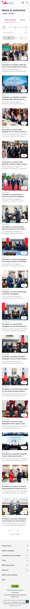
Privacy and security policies (15, 590)
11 (18, 530)
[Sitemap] (23, 2)
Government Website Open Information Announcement (15, 595)
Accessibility (15, 592)
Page (12, 534)
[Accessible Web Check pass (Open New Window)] (15, 586)
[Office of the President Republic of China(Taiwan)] (8, 2)
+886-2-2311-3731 (16, 605)
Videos (22, 20)
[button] (15, 27)
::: (1, 1)
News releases (10, 20)
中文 (24, 58)
